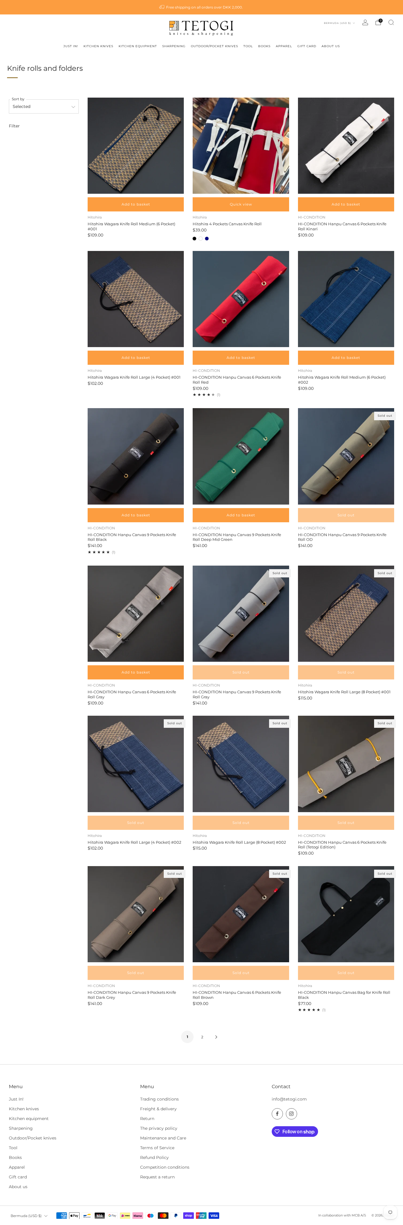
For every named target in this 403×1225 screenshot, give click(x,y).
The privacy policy (158, 1128)
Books (15, 1157)
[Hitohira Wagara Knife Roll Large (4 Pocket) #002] (136, 764)
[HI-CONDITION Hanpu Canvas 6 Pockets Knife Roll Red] (241, 299)
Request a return (157, 1177)
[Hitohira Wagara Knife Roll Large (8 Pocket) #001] (346, 614)
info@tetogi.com (289, 1099)
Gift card (18, 1177)
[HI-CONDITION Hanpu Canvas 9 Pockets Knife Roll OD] (346, 456)
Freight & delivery (158, 1108)
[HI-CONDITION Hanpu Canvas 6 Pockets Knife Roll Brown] (241, 914)
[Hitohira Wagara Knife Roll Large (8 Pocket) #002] (241, 764)
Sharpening (21, 1128)
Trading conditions (159, 1099)
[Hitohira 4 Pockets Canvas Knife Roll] (241, 146)
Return (147, 1118)
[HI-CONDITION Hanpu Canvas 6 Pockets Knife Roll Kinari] (346, 146)
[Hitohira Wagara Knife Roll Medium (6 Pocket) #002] (346, 299)
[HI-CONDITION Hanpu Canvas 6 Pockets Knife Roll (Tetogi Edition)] (346, 764)
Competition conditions (164, 1167)
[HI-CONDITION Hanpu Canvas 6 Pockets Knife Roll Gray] (136, 614)
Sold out (346, 515)
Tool (13, 1147)
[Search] (391, 22)
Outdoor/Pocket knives (32, 1138)
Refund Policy (154, 1157)
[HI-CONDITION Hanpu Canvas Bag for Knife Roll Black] (346, 914)
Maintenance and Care (163, 1138)
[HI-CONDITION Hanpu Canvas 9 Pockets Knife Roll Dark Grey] (136, 914)
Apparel (17, 1167)
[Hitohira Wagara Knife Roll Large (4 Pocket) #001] (136, 299)
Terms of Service (157, 1147)
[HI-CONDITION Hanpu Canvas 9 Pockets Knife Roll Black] (136, 456)
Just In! (16, 1099)
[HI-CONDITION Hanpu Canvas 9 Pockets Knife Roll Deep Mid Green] (241, 456)
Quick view (241, 204)
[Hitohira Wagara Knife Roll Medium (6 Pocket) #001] (136, 146)
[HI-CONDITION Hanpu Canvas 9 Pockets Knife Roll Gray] (241, 614)
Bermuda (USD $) (338, 23)
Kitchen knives (24, 1108)
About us (18, 1186)
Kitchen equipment (29, 1118)
